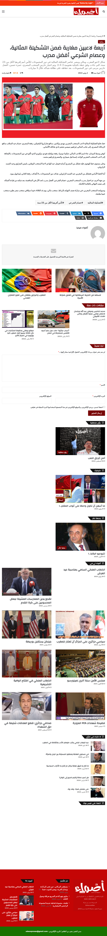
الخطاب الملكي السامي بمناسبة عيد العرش (84, 571)
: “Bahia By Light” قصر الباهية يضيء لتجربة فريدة (75, 3)
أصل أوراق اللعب (96, 458)
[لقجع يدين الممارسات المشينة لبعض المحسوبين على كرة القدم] (26, 582)
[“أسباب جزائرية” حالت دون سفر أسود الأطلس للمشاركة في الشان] (53, 319)
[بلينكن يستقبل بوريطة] (26, 624)
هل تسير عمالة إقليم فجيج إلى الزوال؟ (74, 777)
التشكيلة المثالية (95, 202)
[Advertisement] (53, 25)
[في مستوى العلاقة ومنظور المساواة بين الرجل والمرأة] (98, 758)
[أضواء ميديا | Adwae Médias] (86, 11)
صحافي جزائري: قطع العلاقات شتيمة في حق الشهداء (27, 725)
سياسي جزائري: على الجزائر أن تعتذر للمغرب (81, 641)
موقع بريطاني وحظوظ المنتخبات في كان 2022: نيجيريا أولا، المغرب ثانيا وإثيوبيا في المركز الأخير (19, 333)
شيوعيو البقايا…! (96, 553)
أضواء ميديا (96, 73)
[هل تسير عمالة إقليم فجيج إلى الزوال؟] (98, 781)
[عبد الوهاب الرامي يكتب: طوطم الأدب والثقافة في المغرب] (98, 746)
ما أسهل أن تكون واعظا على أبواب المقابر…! (82, 506)
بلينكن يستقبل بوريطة (38, 641)
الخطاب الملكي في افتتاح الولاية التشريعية (32, 682)
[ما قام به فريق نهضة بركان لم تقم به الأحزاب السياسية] (98, 769)
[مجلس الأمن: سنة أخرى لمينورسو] (80, 663)
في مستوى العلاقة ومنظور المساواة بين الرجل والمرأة (67, 754)
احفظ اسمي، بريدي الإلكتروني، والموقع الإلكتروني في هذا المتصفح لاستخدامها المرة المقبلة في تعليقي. (66, 407)
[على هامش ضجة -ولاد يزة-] (98, 793)
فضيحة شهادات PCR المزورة (89, 723)
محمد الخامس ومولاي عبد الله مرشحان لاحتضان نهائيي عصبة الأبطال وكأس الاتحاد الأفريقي (89, 314)
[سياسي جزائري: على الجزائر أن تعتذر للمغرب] (80, 624)
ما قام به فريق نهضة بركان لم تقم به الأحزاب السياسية (67, 766)
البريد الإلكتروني (98, 396)
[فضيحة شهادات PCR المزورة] (80, 706)
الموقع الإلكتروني (45, 396)
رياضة (93, 36)
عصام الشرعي (75, 202)
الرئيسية (100, 36)
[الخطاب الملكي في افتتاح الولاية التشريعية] (26, 663)
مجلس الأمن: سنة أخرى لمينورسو (86, 680)
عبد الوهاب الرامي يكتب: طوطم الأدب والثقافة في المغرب (65, 742)
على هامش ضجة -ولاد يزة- (78, 789)
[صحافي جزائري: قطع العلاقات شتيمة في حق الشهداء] (26, 706)
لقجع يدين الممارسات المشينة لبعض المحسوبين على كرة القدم (30, 600)
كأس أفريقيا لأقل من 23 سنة (50, 202)
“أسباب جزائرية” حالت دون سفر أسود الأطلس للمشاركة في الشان (55, 332)
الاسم (102, 385)
